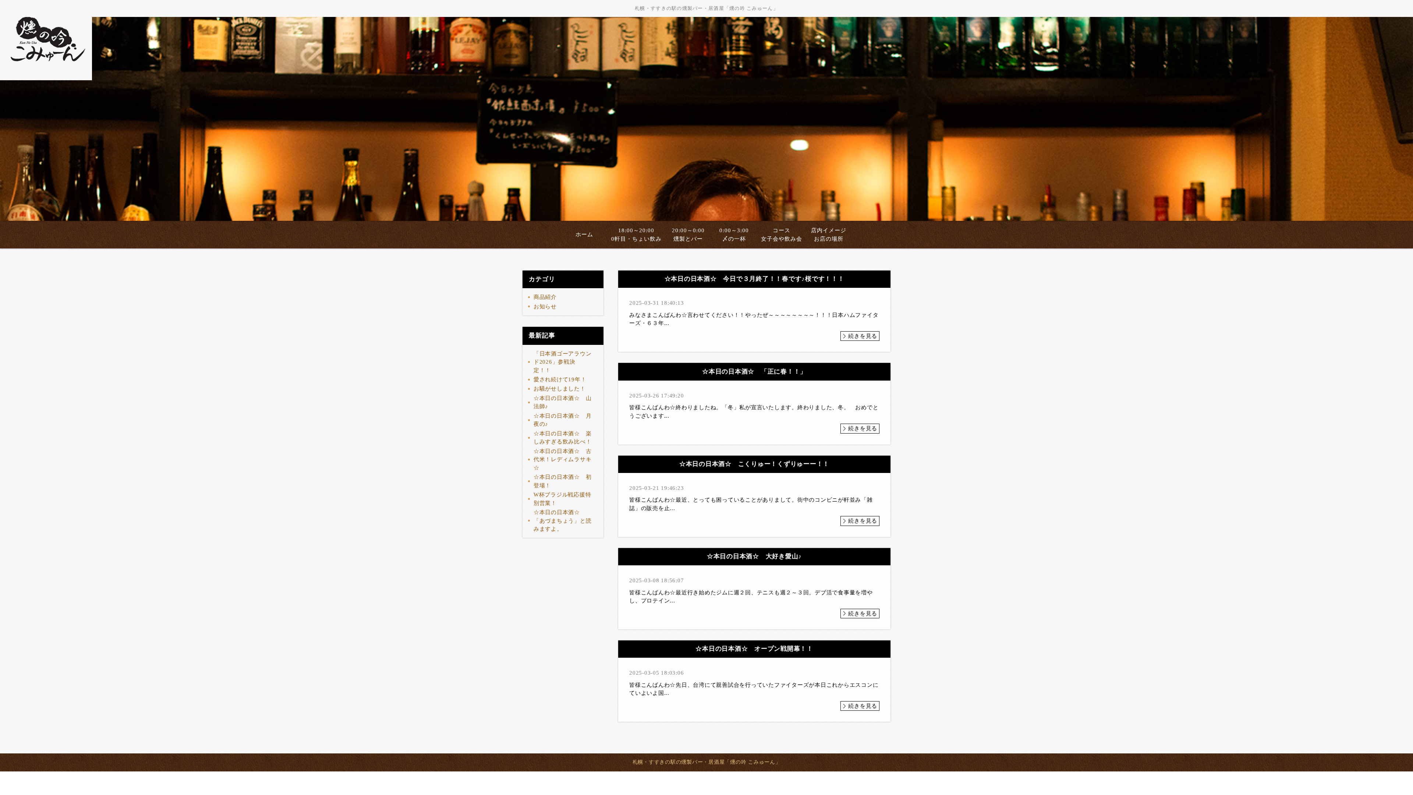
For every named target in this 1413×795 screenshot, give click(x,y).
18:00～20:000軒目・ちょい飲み (636, 234)
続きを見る (862, 336)
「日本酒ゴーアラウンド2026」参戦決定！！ (563, 362)
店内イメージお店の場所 (828, 234)
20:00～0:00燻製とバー (688, 234)
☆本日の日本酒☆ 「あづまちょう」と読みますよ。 (563, 520)
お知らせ (545, 307)
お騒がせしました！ (560, 389)
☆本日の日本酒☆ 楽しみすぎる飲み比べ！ (563, 438)
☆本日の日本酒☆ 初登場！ (563, 481)
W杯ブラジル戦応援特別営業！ (562, 499)
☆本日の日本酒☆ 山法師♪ (563, 402)
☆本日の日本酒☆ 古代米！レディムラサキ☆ (563, 459)
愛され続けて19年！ (560, 379)
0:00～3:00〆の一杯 (734, 234)
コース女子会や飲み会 (781, 234)
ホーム (584, 234)
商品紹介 (545, 297)
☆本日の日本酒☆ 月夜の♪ (563, 420)
